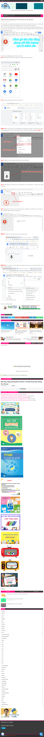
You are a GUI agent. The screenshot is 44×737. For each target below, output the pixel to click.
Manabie (3, 669)
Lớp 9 (2, 663)
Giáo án (3, 622)
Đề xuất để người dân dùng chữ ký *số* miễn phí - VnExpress (11, 394)
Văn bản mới (4, 702)
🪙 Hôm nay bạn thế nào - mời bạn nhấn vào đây (22, 366)
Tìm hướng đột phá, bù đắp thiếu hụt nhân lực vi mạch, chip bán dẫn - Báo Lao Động (15, 396)
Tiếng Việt (3, 696)
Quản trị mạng (4, 683)
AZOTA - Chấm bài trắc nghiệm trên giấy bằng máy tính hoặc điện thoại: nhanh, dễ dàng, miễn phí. (21, 331)
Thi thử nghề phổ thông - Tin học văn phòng (14, 603)
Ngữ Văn (3, 675)
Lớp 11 (3, 646)
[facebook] (41, 1)
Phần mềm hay (4, 681)
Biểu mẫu (3, 611)
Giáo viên (3, 624)
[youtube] (42, 1)
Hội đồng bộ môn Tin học (11, 735)
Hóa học (3, 628)
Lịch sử (3, 640)
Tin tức (3, 698)
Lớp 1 (2, 642)
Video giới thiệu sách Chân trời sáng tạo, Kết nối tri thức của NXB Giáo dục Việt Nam (36, 331)
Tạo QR (13, 385)
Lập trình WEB (4, 638)
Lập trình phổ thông (5, 636)
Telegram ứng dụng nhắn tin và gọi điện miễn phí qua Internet (6, 331)
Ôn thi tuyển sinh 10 (5, 679)
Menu (2, 671)
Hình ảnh (3, 626)
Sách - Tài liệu (4, 685)
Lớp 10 (3, 644)
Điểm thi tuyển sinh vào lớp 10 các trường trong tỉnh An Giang (17, 593)
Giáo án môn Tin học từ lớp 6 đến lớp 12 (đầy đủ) (15, 598)
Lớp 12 (3, 648)
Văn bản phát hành (5, 704)
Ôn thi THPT (3, 677)
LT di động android (5, 665)
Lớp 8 (2, 661)
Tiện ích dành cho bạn (8, 314)
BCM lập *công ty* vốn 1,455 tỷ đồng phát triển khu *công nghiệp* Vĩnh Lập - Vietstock (15, 398)
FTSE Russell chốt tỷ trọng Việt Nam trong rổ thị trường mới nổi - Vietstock (13, 397)
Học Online (3, 630)
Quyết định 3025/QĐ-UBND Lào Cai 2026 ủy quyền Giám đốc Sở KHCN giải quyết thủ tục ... (16, 400)
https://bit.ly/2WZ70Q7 (5, 634)
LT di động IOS (4, 667)
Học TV (3, 632)
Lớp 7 (2, 659)
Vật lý (3, 706)
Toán (2, 700)
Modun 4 (3, 673)
